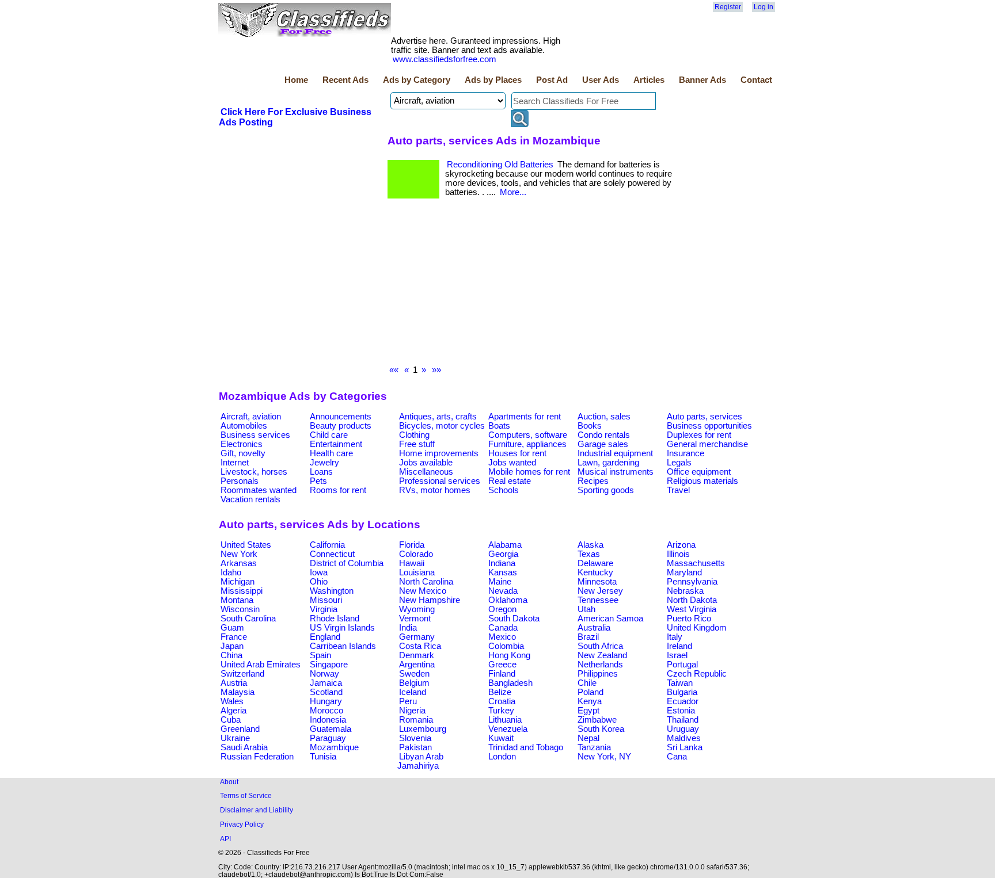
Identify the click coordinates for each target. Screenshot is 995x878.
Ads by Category (416, 80)
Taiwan (680, 683)
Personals (240, 481)
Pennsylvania (692, 581)
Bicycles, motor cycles (442, 425)
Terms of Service (246, 795)
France (234, 637)
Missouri (326, 600)
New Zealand (602, 655)
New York (239, 554)
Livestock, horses (254, 471)
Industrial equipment (615, 453)
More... (513, 192)
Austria (234, 683)
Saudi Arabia (244, 747)
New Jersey (600, 590)
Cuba (231, 719)
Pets (318, 481)
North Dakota (692, 600)
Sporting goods (606, 490)
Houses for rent (517, 453)
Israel (677, 655)
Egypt (588, 710)
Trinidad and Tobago (525, 747)
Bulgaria (682, 692)
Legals (679, 462)
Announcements (340, 416)
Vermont (415, 618)
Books (590, 425)
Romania (416, 719)
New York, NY (604, 756)
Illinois (678, 554)
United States (246, 544)
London (502, 756)
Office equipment (699, 471)
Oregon (502, 609)
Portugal (682, 664)
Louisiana (417, 572)
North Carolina (426, 581)
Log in (763, 7)
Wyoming (417, 609)
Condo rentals (604, 435)
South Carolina (248, 618)
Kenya (590, 701)
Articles (648, 80)
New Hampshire (429, 600)
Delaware (595, 563)
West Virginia (691, 609)
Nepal (588, 738)
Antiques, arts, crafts (438, 416)
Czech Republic (697, 673)
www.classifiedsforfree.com (444, 59)
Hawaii (411, 563)
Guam (232, 627)
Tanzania (594, 747)
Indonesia (328, 719)
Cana (677, 756)
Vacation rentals (250, 499)
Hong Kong (509, 655)
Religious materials (702, 481)
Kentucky (595, 572)
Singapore (329, 664)
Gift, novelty (243, 453)
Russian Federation (257, 756)
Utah (586, 609)
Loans (321, 471)
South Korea (601, 729)
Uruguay (683, 729)
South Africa (600, 646)
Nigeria (412, 710)
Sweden (414, 673)
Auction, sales (604, 416)
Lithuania (505, 719)
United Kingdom (697, 627)
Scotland (326, 692)
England (325, 637)
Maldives (684, 738)
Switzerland (242, 673)
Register (728, 7)
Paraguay (328, 738)
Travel (678, 490)
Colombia (506, 646)
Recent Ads (345, 80)
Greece (502, 664)
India (408, 627)
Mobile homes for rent (529, 471)
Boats (499, 425)
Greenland (240, 729)
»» (436, 370)
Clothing (414, 435)
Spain (320, 655)
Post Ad (552, 80)
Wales (232, 701)
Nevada (503, 590)
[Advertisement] (531, 284)
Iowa (319, 572)
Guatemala (330, 729)
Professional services (439, 481)
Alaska (590, 544)
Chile (587, 683)
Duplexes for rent (699, 435)
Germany (417, 637)
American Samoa (610, 618)
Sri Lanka (684, 747)
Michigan (238, 581)
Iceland (412, 692)
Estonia (681, 710)
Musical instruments (616, 471)
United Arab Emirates (261, 664)
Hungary (326, 701)
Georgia (503, 554)
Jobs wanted (512, 462)
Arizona (681, 544)
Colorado (416, 554)
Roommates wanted (259, 490)
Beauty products (340, 425)
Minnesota (597, 581)
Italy (674, 637)
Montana (237, 600)
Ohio (319, 581)
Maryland (684, 572)
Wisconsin (240, 609)
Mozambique (334, 747)
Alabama (505, 544)
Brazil (588, 637)
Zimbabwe (597, 719)
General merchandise (707, 444)
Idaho (231, 572)
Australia (594, 627)
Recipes (593, 481)
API (225, 838)
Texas (589, 554)
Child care (329, 435)
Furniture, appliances (527, 444)
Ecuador (682, 701)
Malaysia (238, 692)
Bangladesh (510, 683)
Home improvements (438, 453)
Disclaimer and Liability (256, 810)
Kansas (502, 572)
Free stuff (417, 444)
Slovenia (415, 738)
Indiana (501, 563)
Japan (232, 646)
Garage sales (603, 444)
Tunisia (323, 756)
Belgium (414, 683)
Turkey (501, 710)
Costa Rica (420, 646)
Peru (408, 701)
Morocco (326, 710)
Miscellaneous (426, 471)
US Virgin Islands (342, 627)
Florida (411, 544)
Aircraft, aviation (251, 416)
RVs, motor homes (434, 490)
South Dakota (514, 618)
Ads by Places (493, 80)
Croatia (501, 701)
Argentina (417, 664)
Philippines (598, 673)
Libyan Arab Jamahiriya (420, 761)
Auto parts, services (704, 416)
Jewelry (324, 462)
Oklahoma (507, 600)
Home (296, 80)
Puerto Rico (689, 618)
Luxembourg (422, 729)
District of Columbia (346, 563)
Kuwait (501, 738)
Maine (499, 581)
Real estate (509, 481)
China (231, 655)
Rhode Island (334, 618)
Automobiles (244, 425)
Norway (324, 673)
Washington (332, 590)
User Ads (600, 80)
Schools (503, 490)
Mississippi (242, 590)
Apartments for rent (524, 416)
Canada (503, 627)
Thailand (682, 719)
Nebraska (685, 590)
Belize (499, 692)
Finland (501, 673)
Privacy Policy (242, 824)
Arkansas (239, 563)
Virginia (323, 609)
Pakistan (415, 747)
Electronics (242, 444)
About (229, 781)
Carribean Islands (343, 646)
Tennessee (598, 600)
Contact (756, 80)
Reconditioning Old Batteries (500, 164)
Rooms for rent (338, 490)
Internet (235, 462)
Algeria (233, 710)
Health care (331, 453)
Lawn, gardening (608, 462)
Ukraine (235, 738)
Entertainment (336, 444)
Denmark (416, 655)
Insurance (685, 453)
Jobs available (426, 462)
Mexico (502, 637)
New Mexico (422, 590)
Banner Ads (702, 80)
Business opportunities (709, 425)
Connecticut (332, 554)
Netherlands (600, 664)
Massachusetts (696, 563)
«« (393, 370)
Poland (590, 692)
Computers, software (527, 435)
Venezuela (507, 729)
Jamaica (326, 683)
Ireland (679, 646)
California (327, 544)
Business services (255, 435)
